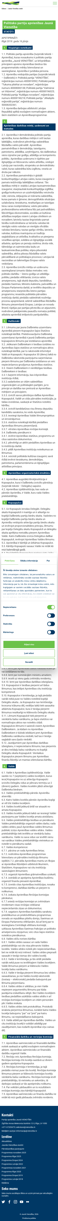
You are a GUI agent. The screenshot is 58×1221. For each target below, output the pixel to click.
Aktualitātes (7, 1141)
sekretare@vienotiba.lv (25, 1127)
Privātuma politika (29, 1218)
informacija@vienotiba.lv (26, 1131)
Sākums (4, 9)
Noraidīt (29, 662)
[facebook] (9, 1201)
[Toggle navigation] (55, 3)
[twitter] (3, 1201)
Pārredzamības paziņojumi (13, 1149)
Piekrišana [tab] (10, 561)
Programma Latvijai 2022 (12, 1164)
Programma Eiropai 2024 (12, 1160)
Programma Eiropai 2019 (12, 1175)
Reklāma (5, 1183)
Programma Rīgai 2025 (11, 1156)
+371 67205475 (8, 1127)
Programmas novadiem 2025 (14, 1153)
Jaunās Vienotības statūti (12, 1145)
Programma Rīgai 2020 (11, 1172)
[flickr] (28, 1201)
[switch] (51, 615)
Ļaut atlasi (29, 653)
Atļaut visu (29, 644)
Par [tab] (48, 561)
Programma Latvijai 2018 (12, 1179)
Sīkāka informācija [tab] (29, 561)
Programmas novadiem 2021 (14, 1168)
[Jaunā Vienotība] (10, 3)
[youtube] (21, 1201)
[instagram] (15, 1201)
